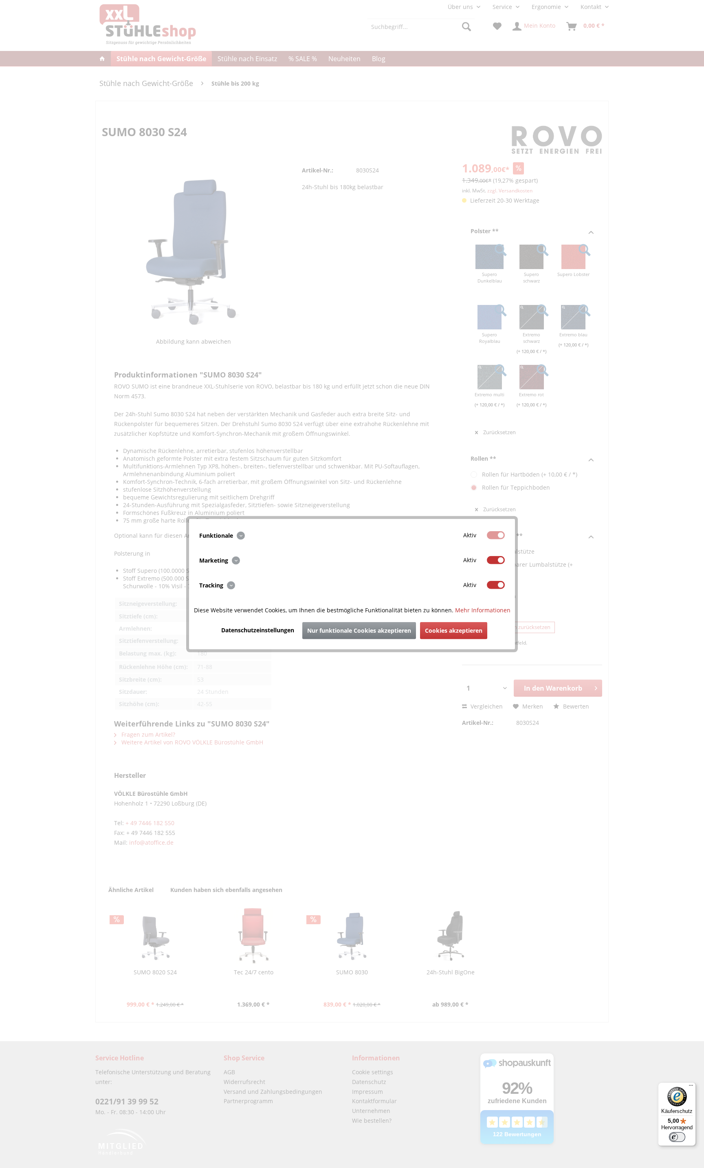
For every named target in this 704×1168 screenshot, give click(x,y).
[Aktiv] (496, 535)
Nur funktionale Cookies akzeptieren (359, 630)
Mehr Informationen (482, 610)
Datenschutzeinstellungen (257, 630)
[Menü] (691, 1087)
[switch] (677, 1137)
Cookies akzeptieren (453, 630)
